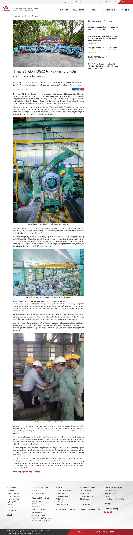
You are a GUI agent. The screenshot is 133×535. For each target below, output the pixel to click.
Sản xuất (34, 490)
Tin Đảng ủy (59, 499)
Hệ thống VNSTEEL (13, 502)
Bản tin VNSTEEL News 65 (97, 57)
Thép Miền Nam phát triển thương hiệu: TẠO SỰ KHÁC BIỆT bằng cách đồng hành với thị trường (103, 38)
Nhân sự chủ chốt (13, 499)
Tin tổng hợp (33, 16)
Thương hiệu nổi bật (40, 498)
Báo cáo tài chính (85, 502)
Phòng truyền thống (68, 2)
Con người (107, 496)
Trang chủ (16, 16)
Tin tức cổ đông (85, 490)
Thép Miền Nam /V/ (37, 501)
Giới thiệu (64, 10)
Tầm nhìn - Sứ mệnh (13, 496)
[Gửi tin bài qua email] (82, 89)
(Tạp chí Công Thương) (31, 472)
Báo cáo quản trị (85, 499)
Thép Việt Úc (35, 507)
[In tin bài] (73, 89)
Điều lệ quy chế (85, 504)
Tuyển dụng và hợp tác (96, 2)
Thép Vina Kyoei (36, 512)
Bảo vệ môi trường (110, 490)
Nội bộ (108, 2)
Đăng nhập (127, 2)
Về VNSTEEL (11, 490)
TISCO (33, 504)
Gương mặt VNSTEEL (63, 504)
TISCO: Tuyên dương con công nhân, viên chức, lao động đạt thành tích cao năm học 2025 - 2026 (103, 66)
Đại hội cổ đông (85, 493)
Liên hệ (114, 2)
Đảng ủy (9, 504)
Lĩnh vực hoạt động (80, 10)
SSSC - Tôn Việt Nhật (38, 509)
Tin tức (94, 10)
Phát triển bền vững (81, 2)
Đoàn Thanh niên (12, 510)
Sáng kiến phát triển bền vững (114, 499)
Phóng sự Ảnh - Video (65, 509)
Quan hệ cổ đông (108, 10)
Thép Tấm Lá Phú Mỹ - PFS (40, 521)
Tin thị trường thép (62, 496)
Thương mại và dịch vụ (38, 493)
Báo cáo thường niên (87, 496)
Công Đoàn (10, 507)
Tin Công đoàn (60, 502)
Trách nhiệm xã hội (110, 493)
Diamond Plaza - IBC (38, 515)
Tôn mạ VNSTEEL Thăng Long (41, 518)
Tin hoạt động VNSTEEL (63, 490)
